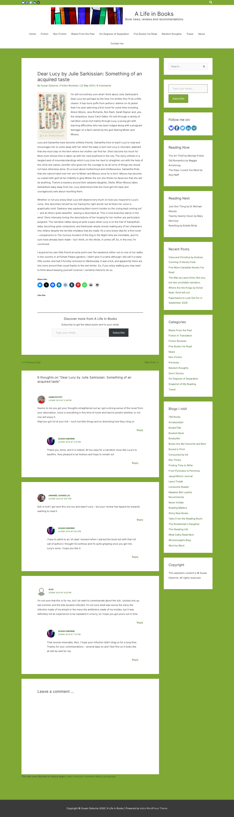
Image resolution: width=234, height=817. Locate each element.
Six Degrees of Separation (114, 33)
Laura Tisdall (176, 481)
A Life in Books (154, 13)
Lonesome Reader (179, 486)
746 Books (175, 416)
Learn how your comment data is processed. (91, 776)
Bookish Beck (176, 433)
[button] (211, 2)
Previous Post (31, 362)
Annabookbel (176, 422)
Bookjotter (174, 438)
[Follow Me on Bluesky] (23, 2)
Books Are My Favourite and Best (187, 443)
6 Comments (104, 85)
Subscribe (119, 332)
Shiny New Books (178, 513)
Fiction (44, 33)
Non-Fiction (60, 33)
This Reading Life (178, 529)
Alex (51, 589)
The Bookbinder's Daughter (184, 524)
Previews (174, 362)
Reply (140, 430)
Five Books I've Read (180, 346)
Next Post (152, 362)
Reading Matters (178, 507)
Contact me (117, 43)
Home (32, 33)
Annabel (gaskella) (59, 495)
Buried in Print (177, 449)
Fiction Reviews (69, 85)
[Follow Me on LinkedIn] (34, 2)
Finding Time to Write (181, 465)
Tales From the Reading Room (185, 518)
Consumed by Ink (178, 454)
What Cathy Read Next (181, 534)
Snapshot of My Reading (182, 384)
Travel (189, 33)
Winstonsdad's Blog (180, 540)
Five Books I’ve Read (145, 33)
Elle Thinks (175, 459)
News (172, 351)
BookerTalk (175, 427)
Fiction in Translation (180, 335)
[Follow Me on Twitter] (30, 2)
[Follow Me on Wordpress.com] (38, 2)
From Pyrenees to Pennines (184, 470)
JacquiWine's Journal (181, 476)
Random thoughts (172, 33)
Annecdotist (56, 397)
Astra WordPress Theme (153, 808)
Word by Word (176, 545)
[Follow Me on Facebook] (26, 2)
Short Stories (176, 373)
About (201, 33)
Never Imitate (176, 502)
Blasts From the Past (83, 33)
